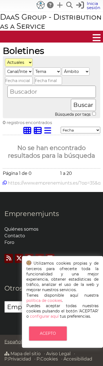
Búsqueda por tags (73, 114)
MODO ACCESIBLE (41, 5)
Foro (9, 242)
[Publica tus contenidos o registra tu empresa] (60, 5)
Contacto (14, 235)
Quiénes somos (21, 229)
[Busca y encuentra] (70, 5)
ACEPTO (48, 333)
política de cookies (44, 300)
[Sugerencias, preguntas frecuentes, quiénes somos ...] (50, 5)
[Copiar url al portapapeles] (5, 183)
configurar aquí (44, 316)
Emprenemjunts (31, 214)
